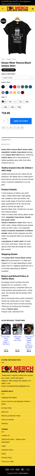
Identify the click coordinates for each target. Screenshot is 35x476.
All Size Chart (6, 408)
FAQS (3, 454)
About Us (4, 412)
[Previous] (1, 340)
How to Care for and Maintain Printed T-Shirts (16, 403)
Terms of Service (7, 420)
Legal (3, 446)
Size (3, 97)
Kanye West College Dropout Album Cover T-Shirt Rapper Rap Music (29, 342)
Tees (2, 59)
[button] (2, 8)
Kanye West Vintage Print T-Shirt (17, 338)
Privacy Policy (6, 458)
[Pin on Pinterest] (18, 128)
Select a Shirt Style (8, 74)
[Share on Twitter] (11, 128)
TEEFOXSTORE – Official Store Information (13, 440)
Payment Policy (7, 450)
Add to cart (21, 121)
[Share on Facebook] (7, 128)
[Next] (33, 340)
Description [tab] (6, 140)
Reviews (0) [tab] (5, 144)
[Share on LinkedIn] (22, 128)
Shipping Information (9, 397)
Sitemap (4, 423)
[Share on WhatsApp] (3, 128)
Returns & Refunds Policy (11, 416)
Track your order (7, 461)
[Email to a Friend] (14, 128)
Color (3, 82)
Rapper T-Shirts (11, 59)
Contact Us (5, 435)
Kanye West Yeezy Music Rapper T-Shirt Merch (6, 340)
